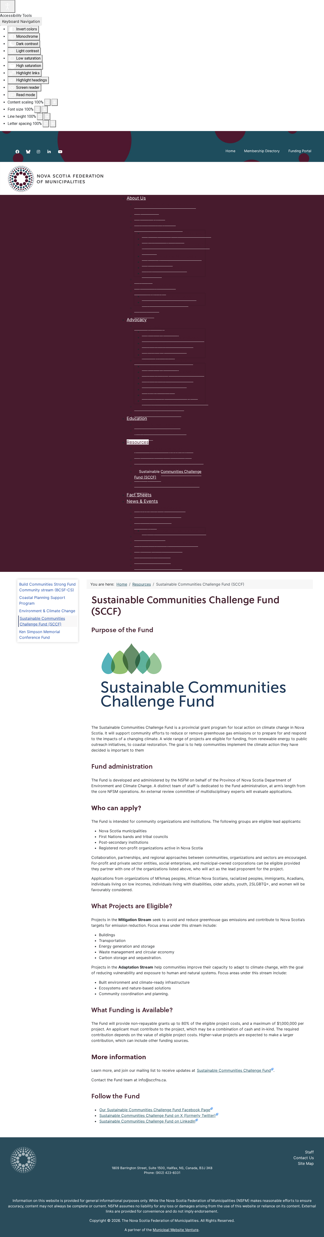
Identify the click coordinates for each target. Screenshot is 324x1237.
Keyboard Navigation (21, 21)
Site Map (306, 1163)
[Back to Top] (315, 1228)
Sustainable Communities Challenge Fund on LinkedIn (147, 1121)
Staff (309, 1152)
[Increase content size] (54, 102)
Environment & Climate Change (47, 610)
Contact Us (303, 1157)
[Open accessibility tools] (7, 6)
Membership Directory (262, 151)
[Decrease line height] (40, 116)
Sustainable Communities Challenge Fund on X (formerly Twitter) (157, 1115)
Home (230, 151)
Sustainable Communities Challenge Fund (234, 1070)
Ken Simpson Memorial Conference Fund (39, 634)
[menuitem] (136, 198)
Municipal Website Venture (176, 1230)
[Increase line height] (47, 116)
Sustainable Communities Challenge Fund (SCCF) (42, 621)
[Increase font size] (45, 109)
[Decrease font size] (37, 109)
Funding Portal (299, 151)
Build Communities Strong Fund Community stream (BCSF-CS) (47, 587)
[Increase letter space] (53, 123)
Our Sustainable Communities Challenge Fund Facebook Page (154, 1109)
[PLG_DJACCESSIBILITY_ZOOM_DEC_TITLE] (47, 102)
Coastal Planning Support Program (42, 600)
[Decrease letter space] (46, 123)
